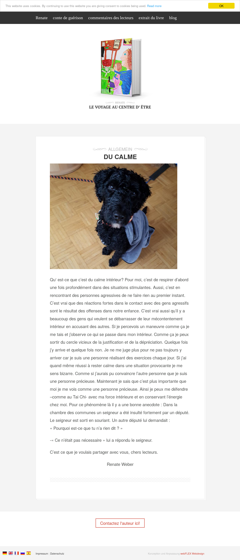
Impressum (42, 553)
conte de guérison (68, 17)
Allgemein (120, 149)
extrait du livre (151, 17)
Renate (42, 17)
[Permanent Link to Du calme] (113, 267)
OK (221, 6)
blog (173, 17)
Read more (154, 6)
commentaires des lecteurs (110, 17)
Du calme (120, 156)
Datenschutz (57, 553)
